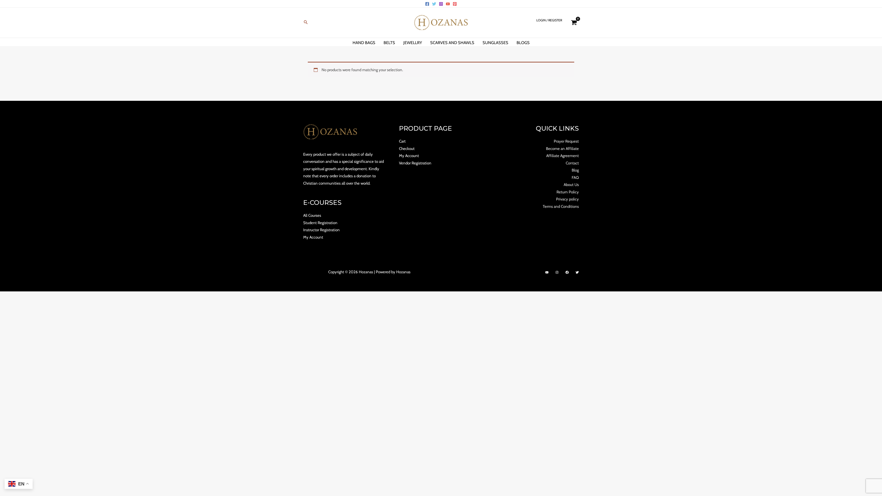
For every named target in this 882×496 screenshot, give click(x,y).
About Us (571, 184)
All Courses (312, 215)
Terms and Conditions (561, 206)
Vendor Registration (415, 163)
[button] (305, 23)
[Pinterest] (455, 4)
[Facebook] (427, 4)
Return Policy (568, 192)
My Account (313, 237)
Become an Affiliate (562, 148)
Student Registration (320, 222)
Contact (572, 163)
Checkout (407, 148)
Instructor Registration (321, 230)
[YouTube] (448, 4)
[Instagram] (441, 4)
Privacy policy (567, 199)
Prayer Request (566, 141)
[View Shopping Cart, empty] (574, 23)
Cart (402, 141)
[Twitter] (434, 4)
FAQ (575, 177)
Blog (575, 170)
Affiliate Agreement (562, 155)
